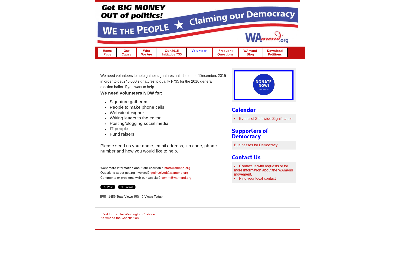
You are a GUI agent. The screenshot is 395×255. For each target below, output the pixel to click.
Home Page (107, 52)
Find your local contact (257, 178)
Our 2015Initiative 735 (172, 52)
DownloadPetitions (275, 52)
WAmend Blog (250, 52)
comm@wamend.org (176, 177)
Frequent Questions (225, 52)
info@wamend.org (177, 168)
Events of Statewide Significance (265, 119)
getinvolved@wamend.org (169, 172)
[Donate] (264, 93)
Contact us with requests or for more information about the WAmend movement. (263, 170)
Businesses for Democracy (256, 145)
